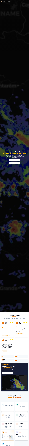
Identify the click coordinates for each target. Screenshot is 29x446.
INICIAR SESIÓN (12, 1)
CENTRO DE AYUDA (22, 1)
